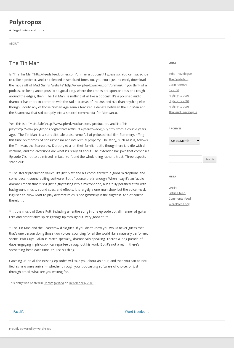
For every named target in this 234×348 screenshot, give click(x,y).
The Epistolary (178, 79)
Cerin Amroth (178, 85)
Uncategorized (54, 283)
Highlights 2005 (179, 106)
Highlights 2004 (179, 101)
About (14, 44)
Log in (173, 187)
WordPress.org (179, 204)
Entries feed (177, 193)
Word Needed (137, 311)
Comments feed (180, 198)
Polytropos (25, 22)
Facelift (16, 311)
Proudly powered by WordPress (30, 329)
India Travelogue (180, 74)
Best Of (174, 90)
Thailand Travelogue (183, 112)
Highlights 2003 (179, 96)
